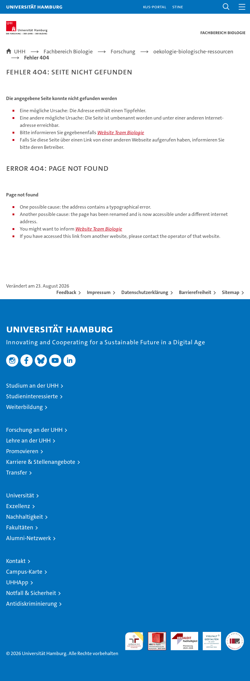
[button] (226, 7)
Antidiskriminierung (31, 604)
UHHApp (17, 582)
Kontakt (16, 561)
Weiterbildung (24, 407)
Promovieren (22, 451)
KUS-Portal (154, 6)
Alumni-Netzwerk (28, 538)
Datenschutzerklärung (144, 292)
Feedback (66, 292)
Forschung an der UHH (34, 430)
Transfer (16, 472)
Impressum (99, 292)
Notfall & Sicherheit (31, 593)
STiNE (177, 6)
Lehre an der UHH (28, 440)
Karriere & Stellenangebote (40, 462)
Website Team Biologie (120, 132)
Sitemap (230, 292)
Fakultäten (19, 527)
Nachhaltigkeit (24, 517)
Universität (20, 495)
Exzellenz (18, 506)
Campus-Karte (24, 571)
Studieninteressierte (32, 396)
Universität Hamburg (34, 6)
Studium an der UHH (32, 385)
